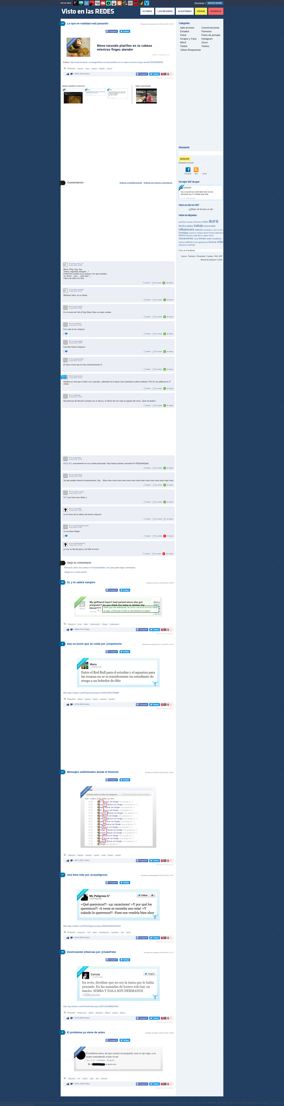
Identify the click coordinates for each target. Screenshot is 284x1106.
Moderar (215, 11)
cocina (189, 222)
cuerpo (85, 1078)
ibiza (200, 235)
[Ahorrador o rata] (141, 3)
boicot (195, 242)
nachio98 (78, 508)
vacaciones (186, 238)
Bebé (86, 624)
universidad (209, 226)
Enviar (201, 11)
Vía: (65, 693)
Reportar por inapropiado (164, 78)
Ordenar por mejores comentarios (158, 183)
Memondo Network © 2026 (211, 260)
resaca (95, 699)
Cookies (209, 256)
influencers (186, 229)
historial (80, 855)
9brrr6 (156, 772)
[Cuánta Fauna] (119, 3)
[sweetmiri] (65, 459)
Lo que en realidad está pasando (87, 23)
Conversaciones (210, 27)
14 (62, 23)
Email (204, 174)
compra (200, 233)
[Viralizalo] (146, 3)
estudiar (111, 699)
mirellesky (77, 395)
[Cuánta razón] (81, 3)
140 (88, 932)
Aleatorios (185, 11)
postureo (182, 222)
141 (122, 932)
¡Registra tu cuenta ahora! (75, 572)
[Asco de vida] (75, 3)
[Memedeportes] (86, 3)
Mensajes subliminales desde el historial (92, 771)
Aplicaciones (187, 27)
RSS (196, 174)
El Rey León (82, 1013)
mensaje (88, 855)
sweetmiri (78, 457)
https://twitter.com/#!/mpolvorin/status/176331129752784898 (93, 693)
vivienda (207, 230)
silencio (189, 242)
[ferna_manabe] (65, 291)
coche (220, 230)
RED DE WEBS (66, 3)
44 (62, 952)
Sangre (104, 624)
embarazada (114, 624)
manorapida (79, 341)
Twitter (91, 1013)
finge (87, 68)
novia (80, 624)
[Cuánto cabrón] (97, 3)
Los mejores (165, 11)
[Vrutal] (103, 3)
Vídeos (205, 46)
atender (80, 68)
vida (220, 241)
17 (62, 772)
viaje (195, 235)
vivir (215, 230)
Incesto (115, 1013)
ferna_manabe (79, 289)
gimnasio (219, 233)
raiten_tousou (79, 491)
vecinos (191, 245)
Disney (122, 1013)
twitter (95, 932)
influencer (183, 245)
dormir (206, 233)
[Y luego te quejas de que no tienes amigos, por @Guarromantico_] (201, 199)
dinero (182, 235)
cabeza (94, 68)
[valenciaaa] (65, 476)
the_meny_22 (78, 263)
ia (212, 230)
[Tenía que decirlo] (135, 3)
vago (91, 1078)
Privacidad (201, 256)
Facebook (187, 174)
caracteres (81, 932)
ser (79, 1078)
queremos (115, 932)
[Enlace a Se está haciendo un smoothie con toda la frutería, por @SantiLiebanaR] (95, 92)
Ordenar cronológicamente (131, 183)
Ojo (97, 1078)
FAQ (216, 256)
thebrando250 (79, 359)
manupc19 (154, 644)
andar (209, 239)
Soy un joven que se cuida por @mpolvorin (94, 643)
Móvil (183, 42)
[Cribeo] (108, 3)
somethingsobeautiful (81, 525)
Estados (184, 31)
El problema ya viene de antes (86, 1032)
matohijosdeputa (79, 543)
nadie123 (78, 323)
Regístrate (199, 3)
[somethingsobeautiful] (65, 527)
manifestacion (104, 932)
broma (212, 233)
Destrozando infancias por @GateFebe (91, 952)
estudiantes (217, 239)
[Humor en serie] (114, 3)
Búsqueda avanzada (186, 163)
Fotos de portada (210, 35)
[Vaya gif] (130, 3)
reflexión (199, 230)
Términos (192, 256)
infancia (189, 235)
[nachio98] (65, 510)
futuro (211, 235)
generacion (203, 242)
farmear (213, 242)
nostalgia (183, 232)
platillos (101, 68)
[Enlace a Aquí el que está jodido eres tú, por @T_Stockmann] (117, 94)
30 (62, 582)
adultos (189, 226)
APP (220, 256)
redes (205, 222)
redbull (80, 699)
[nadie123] (65, 325)
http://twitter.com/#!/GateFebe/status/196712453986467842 (92, 1006)
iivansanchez (153, 24)
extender (104, 1078)
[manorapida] (65, 342)
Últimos (147, 11)
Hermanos (99, 1013)
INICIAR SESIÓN (215, 3)
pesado (118, 855)
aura (213, 221)
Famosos (206, 31)
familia (182, 226)
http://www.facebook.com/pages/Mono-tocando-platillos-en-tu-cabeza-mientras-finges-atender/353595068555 (116, 62)
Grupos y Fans (188, 38)
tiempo (202, 238)
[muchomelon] (65, 308)
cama (196, 239)
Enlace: (66, 62)
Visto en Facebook (187, 250)
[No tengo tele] (124, 3)
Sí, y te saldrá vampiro (81, 582)
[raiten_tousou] (65, 493)
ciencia (182, 242)
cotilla (103, 855)
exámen (87, 699)
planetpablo (154, 875)
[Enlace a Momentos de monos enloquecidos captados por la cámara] (146, 96)
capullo (96, 855)
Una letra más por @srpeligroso (87, 874)
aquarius (103, 699)
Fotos (183, 35)
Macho (107, 1013)
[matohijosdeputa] (65, 545)
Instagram (207, 38)
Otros (204, 42)
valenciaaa (78, 474)
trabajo (110, 855)
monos (109, 68)
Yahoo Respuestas (190, 49)
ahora (128, 932)
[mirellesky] (65, 396)
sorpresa (192, 233)
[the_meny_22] (65, 265)
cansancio (197, 222)
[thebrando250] (65, 360)
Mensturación (95, 624)
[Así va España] (92, 3)
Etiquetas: (72, 624)
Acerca (184, 256)
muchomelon (78, 306)
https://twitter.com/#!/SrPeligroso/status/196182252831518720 (94, 926)
